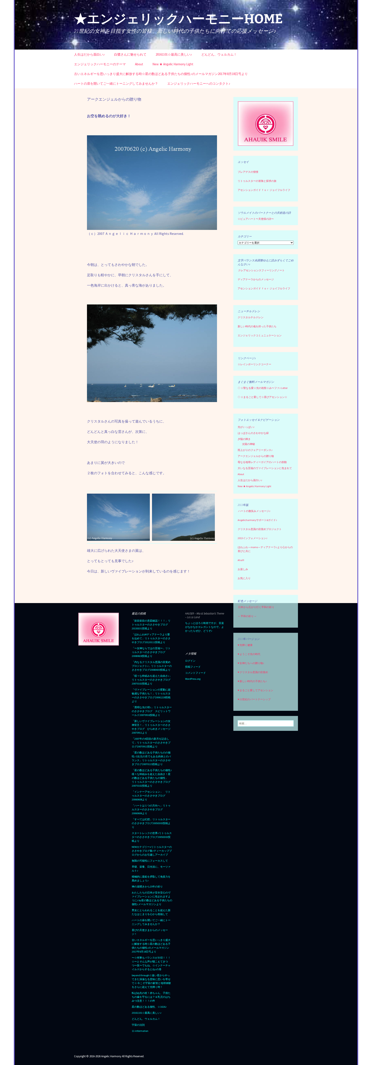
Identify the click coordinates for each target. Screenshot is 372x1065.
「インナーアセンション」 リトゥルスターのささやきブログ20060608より (151, 795)
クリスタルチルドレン (251, 317)
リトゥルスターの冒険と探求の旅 (257, 180)
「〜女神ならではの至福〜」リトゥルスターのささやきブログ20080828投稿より (151, 652)
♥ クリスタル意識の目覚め (253, 672)
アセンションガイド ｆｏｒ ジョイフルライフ (264, 190)
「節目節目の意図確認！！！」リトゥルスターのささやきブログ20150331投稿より (151, 624)
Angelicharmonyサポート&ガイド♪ (257, 520)
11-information (140, 1030)
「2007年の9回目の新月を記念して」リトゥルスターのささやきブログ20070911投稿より (151, 742)
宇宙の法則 (138, 1024)
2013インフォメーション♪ (252, 538)
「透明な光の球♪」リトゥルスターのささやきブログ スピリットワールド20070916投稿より (152, 711)
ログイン (190, 660)
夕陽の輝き (244, 439)
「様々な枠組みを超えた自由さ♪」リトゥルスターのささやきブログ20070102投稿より (152, 679)
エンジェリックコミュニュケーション (260, 335)
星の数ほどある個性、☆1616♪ (149, 1006)
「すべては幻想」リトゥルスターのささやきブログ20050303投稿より (151, 823)
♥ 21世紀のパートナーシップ (254, 699)
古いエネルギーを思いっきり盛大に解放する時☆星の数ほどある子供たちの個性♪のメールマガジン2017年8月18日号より (161, 74)
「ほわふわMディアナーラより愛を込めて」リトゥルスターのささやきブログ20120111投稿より (151, 638)
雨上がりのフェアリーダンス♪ (255, 450)
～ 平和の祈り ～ (247, 616)
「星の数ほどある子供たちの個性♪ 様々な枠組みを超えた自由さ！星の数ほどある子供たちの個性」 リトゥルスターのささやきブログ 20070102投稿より (152, 778)
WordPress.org (192, 678)
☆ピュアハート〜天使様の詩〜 (256, 218)
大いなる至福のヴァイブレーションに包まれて (265, 468)
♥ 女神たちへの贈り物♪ (251, 663)
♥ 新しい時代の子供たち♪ (252, 681)
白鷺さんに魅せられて (130, 54)
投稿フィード (193, 666)
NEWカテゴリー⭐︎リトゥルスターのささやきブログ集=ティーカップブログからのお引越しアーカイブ (152, 850)
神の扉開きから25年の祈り (147, 886)
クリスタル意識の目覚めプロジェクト (260, 529)
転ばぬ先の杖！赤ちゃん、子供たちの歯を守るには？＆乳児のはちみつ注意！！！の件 (151, 996)
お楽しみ (243, 569)
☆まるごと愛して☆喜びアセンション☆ (264, 397)
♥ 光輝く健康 (245, 645)
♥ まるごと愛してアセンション (255, 690)
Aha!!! (241, 560)
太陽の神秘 (248, 444)
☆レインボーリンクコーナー (254, 364)
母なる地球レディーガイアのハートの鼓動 (262, 462)
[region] (266, 123)
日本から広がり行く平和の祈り (256, 607)
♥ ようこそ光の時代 (249, 654)
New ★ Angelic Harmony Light (172, 64)
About (139, 64)
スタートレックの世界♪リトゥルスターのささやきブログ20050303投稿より (152, 836)
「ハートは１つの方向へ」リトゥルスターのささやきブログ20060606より (151, 809)
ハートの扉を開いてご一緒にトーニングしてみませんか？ (116, 83)
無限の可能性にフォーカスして (150, 860)
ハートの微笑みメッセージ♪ (254, 511)
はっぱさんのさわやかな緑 (253, 433)
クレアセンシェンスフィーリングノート (261, 270)
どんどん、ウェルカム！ (219, 54)
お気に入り (244, 578)
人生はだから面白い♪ (89, 54)
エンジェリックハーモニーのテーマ (100, 64)
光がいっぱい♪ (246, 427)
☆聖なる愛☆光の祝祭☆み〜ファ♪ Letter (263, 388)
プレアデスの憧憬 (248, 171)
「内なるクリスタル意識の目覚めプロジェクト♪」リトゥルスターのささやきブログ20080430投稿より (152, 665)
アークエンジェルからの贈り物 (256, 456)
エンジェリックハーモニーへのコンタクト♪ (198, 83)
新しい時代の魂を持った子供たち (257, 326)
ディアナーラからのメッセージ (256, 279)
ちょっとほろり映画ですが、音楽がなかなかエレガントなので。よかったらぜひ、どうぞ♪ (204, 626)
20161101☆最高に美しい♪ (174, 54)
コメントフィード (195, 672)
